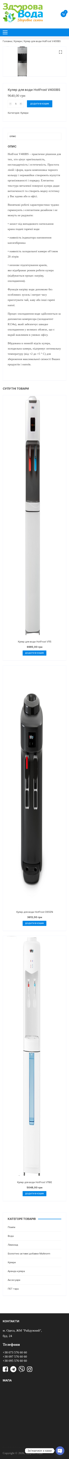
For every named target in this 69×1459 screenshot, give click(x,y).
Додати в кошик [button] (34, 653)
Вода (11, 1235)
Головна (7, 41)
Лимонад (13, 1244)
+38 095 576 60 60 (15, 1360)
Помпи (11, 1227)
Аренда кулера (16, 1271)
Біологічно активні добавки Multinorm (29, 1253)
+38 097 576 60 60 (15, 1356)
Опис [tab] (12, 136)
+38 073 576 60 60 (15, 1352)
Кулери (18, 41)
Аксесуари (14, 1279)
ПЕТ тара (13, 1288)
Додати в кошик (39, 104)
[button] (60, 52)
